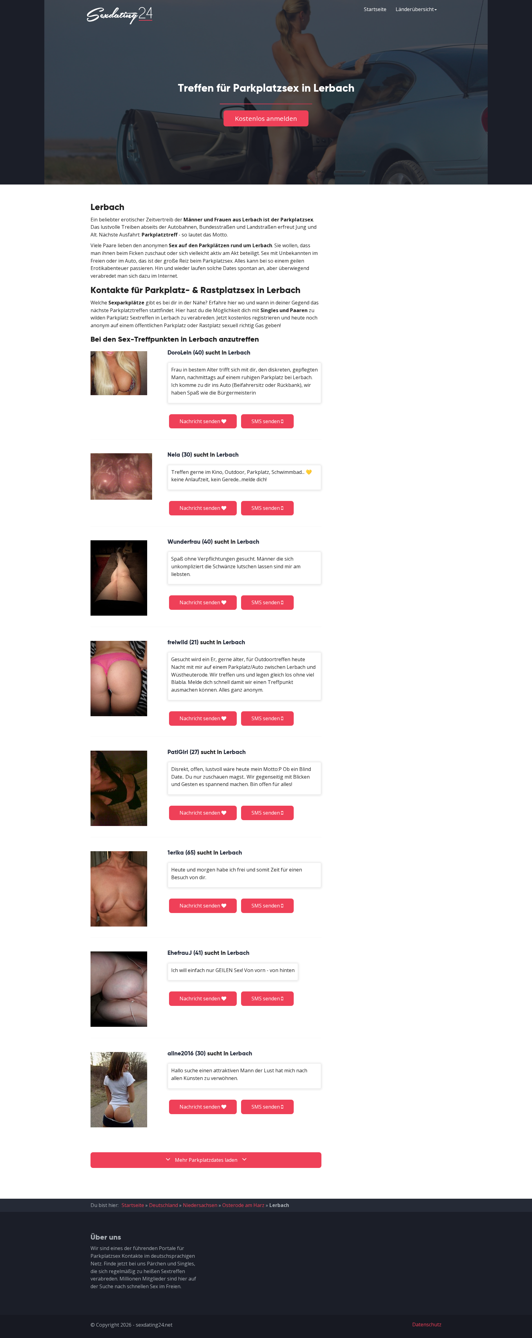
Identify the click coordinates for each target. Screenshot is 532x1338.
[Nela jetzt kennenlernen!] (121, 476)
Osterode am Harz (243, 1205)
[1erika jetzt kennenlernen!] (119, 889)
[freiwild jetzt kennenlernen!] (119, 678)
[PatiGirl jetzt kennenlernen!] (119, 788)
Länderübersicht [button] (415, 9)
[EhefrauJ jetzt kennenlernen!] (119, 989)
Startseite (375, 9)
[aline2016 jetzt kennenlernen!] (119, 1089)
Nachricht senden (200, 421)
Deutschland (163, 1205)
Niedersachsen (200, 1205)
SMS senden (266, 421)
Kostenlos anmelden (266, 118)
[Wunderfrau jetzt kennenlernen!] (119, 578)
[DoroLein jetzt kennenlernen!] (119, 373)
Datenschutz (426, 1324)
